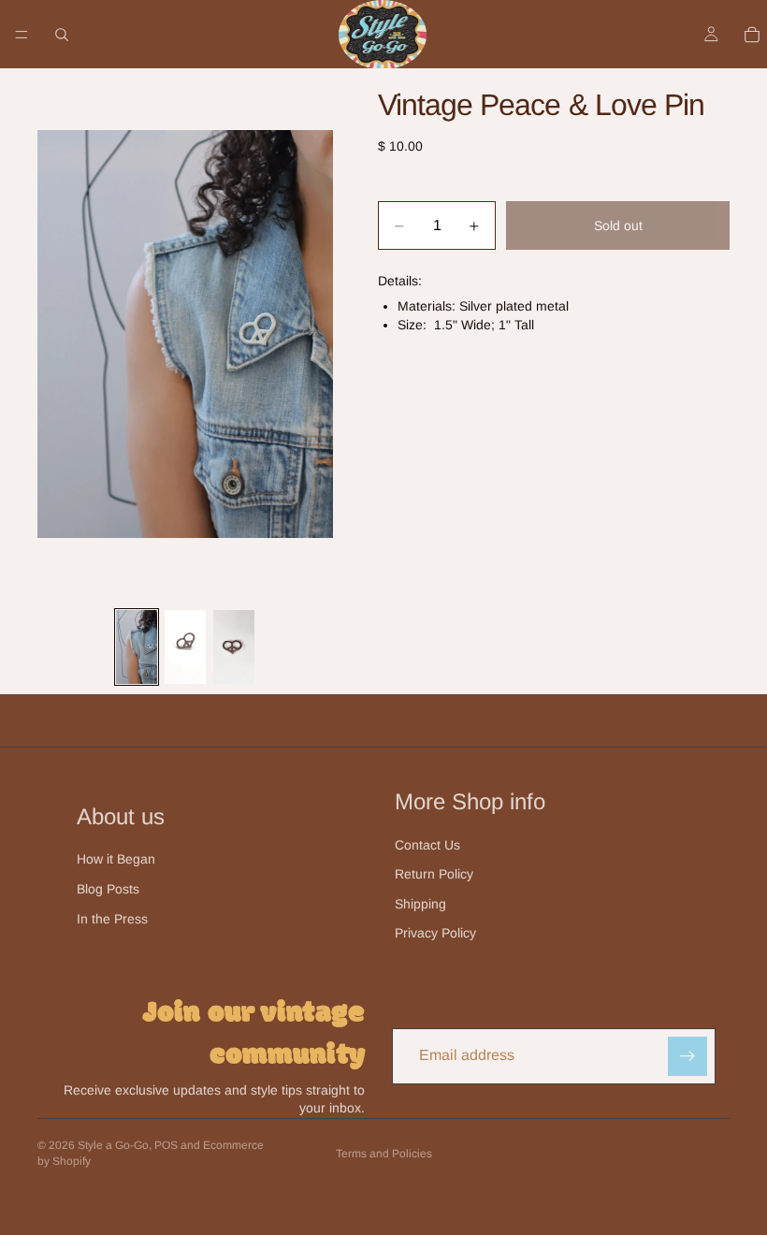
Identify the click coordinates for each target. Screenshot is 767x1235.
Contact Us (427, 844)
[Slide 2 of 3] (185, 647)
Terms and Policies (384, 1153)
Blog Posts (108, 888)
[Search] (61, 34)
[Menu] (21, 34)
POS (166, 1145)
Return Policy (434, 873)
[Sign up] (687, 1056)
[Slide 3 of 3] (233, 647)
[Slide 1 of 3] (136, 647)
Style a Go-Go (113, 1145)
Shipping (420, 903)
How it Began (116, 858)
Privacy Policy (435, 932)
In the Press (112, 918)
